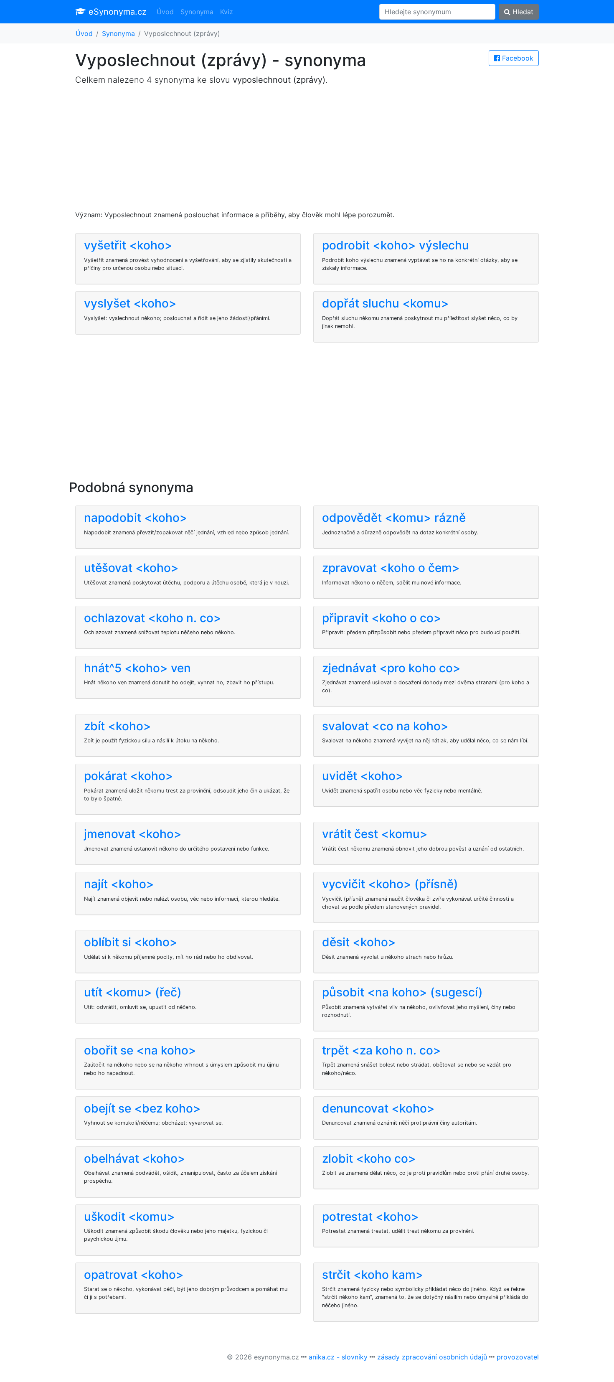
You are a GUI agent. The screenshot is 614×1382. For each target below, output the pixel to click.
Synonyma (196, 12)
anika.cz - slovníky (338, 1357)
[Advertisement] (307, 151)
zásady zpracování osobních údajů (432, 1357)
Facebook (516, 58)
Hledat (521, 12)
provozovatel (518, 1357)
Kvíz (226, 12)
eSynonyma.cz (116, 12)
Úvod (165, 12)
